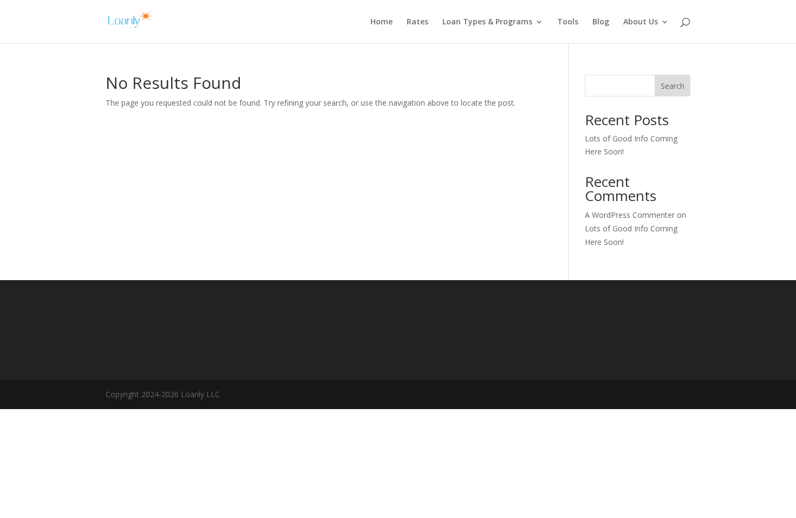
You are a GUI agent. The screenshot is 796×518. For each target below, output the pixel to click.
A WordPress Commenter (630, 215)
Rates (417, 22)
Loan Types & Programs (487, 22)
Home (381, 22)
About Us (640, 22)
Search (672, 86)
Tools (567, 22)
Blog (600, 22)
